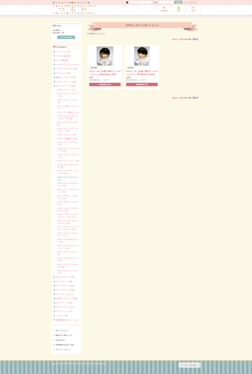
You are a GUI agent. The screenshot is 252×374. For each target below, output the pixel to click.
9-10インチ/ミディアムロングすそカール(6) (67, 221)
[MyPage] (164, 13)
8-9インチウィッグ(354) (65, 277)
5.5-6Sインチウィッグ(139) (66, 298)
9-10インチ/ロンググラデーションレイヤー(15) (67, 117)
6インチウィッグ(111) (64, 294)
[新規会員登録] (178, 13)
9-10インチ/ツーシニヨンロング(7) (67, 155)
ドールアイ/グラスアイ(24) (66, 68)
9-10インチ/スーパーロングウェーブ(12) (67, 234)
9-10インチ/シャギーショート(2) (67, 178)
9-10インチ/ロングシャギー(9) (67, 123)
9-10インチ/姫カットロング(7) (67, 107)
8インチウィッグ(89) (64, 281)
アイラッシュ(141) (63, 51)
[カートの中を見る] (193, 13)
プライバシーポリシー (63, 349)
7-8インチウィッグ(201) (65, 285)
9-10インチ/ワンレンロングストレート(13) (67, 246)
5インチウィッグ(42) (64, 302)
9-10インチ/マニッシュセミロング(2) (67, 265)
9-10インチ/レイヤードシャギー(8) (67, 165)
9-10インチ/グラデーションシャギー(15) (67, 172)
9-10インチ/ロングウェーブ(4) (67, 252)
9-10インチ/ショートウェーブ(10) (67, 94)
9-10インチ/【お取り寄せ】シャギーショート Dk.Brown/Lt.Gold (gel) (142, 74)
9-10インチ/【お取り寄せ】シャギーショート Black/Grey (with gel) (105, 74)
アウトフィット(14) (63, 311)
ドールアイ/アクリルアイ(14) (67, 64)
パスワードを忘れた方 (190, 2)
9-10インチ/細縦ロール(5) (67, 138)
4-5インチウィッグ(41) (65, 307)
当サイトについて (62, 330)
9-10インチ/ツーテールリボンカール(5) (67, 149)
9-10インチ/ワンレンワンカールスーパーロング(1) (67, 215)
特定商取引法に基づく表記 (65, 344)
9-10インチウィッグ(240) (65, 86)
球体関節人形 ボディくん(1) (67, 320)
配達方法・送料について (64, 335)
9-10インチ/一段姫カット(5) (68, 112)
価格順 (174, 39)
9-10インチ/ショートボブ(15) (67, 101)
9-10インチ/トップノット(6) (68, 160)
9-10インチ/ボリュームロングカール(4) (67, 196)
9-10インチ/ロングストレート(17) (67, 143)
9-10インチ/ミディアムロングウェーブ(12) (67, 129)
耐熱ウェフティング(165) (66, 77)
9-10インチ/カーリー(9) (66, 134)
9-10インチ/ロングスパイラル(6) (67, 259)
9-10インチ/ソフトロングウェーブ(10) (67, 190)
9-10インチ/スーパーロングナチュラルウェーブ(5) (67, 228)
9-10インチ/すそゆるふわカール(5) (67, 240)
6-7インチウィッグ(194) (65, 290)
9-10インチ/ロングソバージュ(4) (67, 271)
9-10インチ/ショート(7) (66, 90)
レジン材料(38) (62, 60)
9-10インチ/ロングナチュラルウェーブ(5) (67, 209)
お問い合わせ (60, 340)
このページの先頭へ (190, 365)
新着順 (181, 39)
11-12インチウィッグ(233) (66, 81)
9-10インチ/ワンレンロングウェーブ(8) (67, 184)
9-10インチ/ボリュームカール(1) (67, 203)
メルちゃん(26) (62, 315)
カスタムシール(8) (63, 73)
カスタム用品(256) (63, 56)
